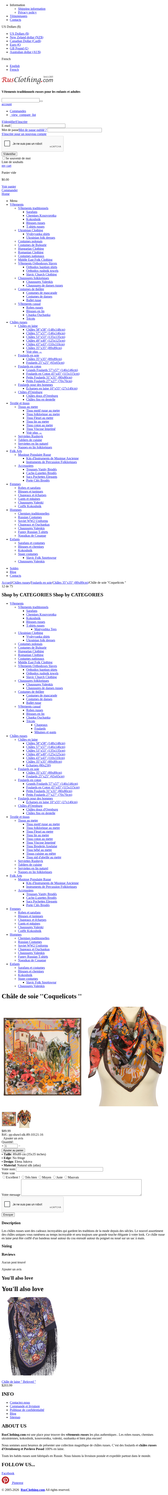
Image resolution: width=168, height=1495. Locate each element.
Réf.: (5, 1134)
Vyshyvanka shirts (38, 234)
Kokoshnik (33, 219)
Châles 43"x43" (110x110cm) (45, 344)
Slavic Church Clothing (41, 274)
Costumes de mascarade (41, 293)
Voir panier (9, 186)
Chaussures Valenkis (39, 281)
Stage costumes (28, 554)
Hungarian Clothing (31, 248)
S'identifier (9, 121)
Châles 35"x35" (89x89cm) (44, 348)
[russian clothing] (27, 83)
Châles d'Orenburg (30, 392)
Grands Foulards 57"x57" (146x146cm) (52, 370)
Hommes (16, 510)
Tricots (30, 318)
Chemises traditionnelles (33, 513)
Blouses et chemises (31, 546)
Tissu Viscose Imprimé (41, 429)
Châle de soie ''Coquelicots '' (42, 996)
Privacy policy (27, 12)
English (15, 66)
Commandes (18, 111)
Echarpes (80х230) (38, 765)
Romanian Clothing (30, 252)
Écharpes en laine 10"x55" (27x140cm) (51, 388)
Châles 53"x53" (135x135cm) (45, 337)
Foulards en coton (29, 366)
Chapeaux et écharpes (32, 495)
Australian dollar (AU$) (25, 52)
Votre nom (8, 1169)
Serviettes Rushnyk (30, 436)
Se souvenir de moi (18, 158)
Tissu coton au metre (39, 425)
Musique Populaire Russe (34, 454)
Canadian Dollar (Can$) (25, 41)
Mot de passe (10, 130)
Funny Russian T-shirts (33, 532)
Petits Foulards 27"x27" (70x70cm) (49, 381)
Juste (59, 1177)
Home (6, 194)
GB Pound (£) (19, 48)
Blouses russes (35, 223)
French (14, 69)
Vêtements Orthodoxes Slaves (37, 263)
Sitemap (15, 1417)
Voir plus (34, 351)
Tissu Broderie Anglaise (41, 846)
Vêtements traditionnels (33, 208)
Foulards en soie (28, 355)
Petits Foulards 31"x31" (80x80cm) (49, 377)
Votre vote (8, 1173)
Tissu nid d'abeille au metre (43, 857)
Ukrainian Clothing (30, 230)
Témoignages (18, 16)
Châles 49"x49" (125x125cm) (45, 340)
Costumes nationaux (31, 256)
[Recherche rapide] (41, 101)
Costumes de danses (39, 296)
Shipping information (31, 8)
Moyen (46, 1177)
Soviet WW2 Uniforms (33, 521)
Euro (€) (15, 44)
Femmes (15, 484)
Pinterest (17, 1483)
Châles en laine (28, 326)
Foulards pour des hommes (35, 384)
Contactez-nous (20, 1402)
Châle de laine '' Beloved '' (19, 1381)
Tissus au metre (28, 407)
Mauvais (73, 1177)
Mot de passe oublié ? (33, 130)
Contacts (15, 19)
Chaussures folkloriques (33, 278)
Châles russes (18, 322)
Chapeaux (41, 725)
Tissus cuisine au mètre (41, 853)
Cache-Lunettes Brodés (41, 473)
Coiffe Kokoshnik (29, 506)
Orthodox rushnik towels (42, 270)
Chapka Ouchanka (38, 315)
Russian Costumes (30, 517)
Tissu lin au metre (37, 421)
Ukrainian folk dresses (40, 237)
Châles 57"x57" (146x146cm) (45, 333)
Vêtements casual (29, 304)
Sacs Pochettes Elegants (41, 476)
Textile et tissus (20, 403)
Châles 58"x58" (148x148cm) (45, 329)
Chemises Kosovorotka (41, 215)
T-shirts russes (35, 226)
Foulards (40, 728)
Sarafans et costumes (31, 543)
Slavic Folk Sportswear (41, 557)
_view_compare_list (23, 114)
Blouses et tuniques (30, 491)
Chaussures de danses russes (44, 285)
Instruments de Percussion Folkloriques (51, 462)
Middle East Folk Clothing (35, 259)
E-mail (6, 125)
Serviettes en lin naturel (33, 443)
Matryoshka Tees (45, 629)
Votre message (11, 1194)
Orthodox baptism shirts (41, 267)
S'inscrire (21, 121)
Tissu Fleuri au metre (39, 418)
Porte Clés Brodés (38, 480)
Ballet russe (33, 300)
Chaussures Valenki (30, 502)
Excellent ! (13, 1177)
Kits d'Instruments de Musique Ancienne (52, 458)
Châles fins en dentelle (40, 399)
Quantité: (8, 1142)
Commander (10, 190)
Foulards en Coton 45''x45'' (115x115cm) (52, 373)
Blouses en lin (35, 311)
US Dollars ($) (19, 33)
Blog (13, 572)
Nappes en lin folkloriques (35, 447)
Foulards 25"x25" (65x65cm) (45, 362)
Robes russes (34, 307)
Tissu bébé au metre (39, 850)
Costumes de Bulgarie (32, 245)
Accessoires (25, 465)
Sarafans (31, 212)
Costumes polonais (30, 241)
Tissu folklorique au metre (43, 414)
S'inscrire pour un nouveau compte (24, 134)
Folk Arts (16, 451)
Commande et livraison (25, 1406)
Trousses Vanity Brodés (41, 469)
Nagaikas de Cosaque (32, 535)
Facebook (8, 1473)
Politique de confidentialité (27, 1410)
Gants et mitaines (29, 499)
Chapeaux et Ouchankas (34, 524)
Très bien (31, 1177)
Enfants (15, 539)
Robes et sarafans (29, 487)
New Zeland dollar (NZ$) (26, 37)
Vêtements (17, 204)
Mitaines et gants (45, 732)
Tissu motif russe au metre (43, 410)
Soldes (14, 568)
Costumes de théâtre (31, 289)
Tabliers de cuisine (30, 440)
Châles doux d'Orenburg (42, 396)
